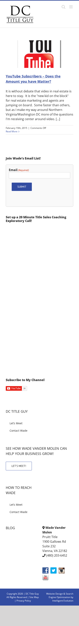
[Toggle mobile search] (63, 7)
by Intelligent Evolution (62, 599)
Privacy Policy (23, 600)
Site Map (34, 597)
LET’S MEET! (19, 466)
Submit (21, 186)
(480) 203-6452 (56, 555)
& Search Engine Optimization (61, 595)
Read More (11, 131)
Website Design (54, 593)
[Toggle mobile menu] (71, 7)
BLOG (10, 528)
